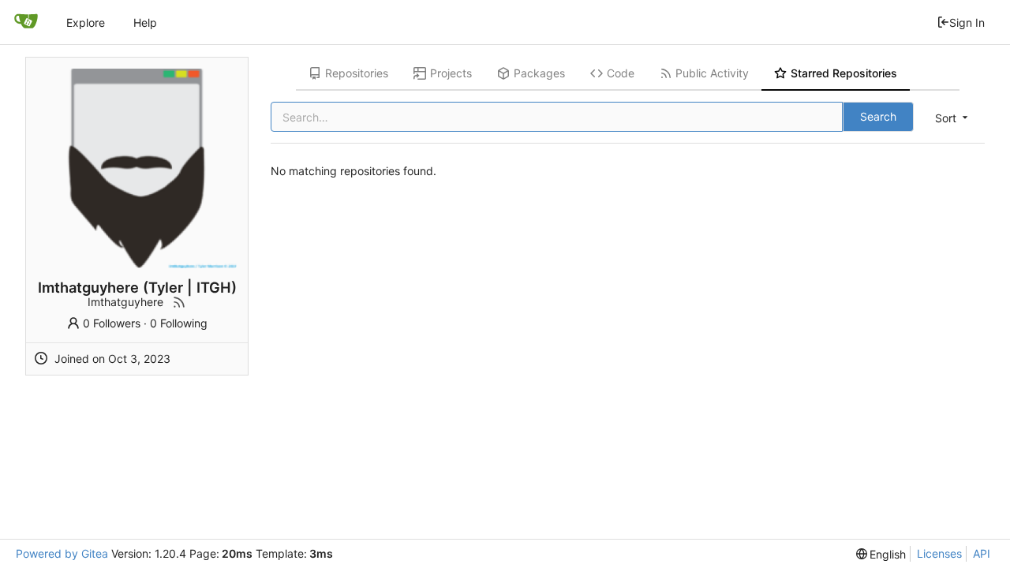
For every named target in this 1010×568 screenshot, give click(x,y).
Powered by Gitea (62, 553)
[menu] (953, 118)
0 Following (179, 323)
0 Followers (111, 323)
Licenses (939, 553)
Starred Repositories (844, 73)
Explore (85, 22)
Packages (539, 73)
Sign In (967, 22)
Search (878, 116)
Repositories (356, 73)
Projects (451, 73)
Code (620, 73)
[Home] (26, 22)
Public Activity (712, 73)
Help (145, 22)
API (981, 553)
